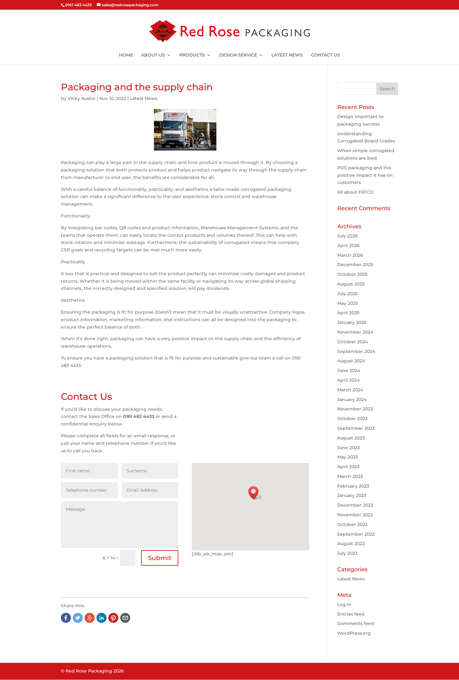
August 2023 (351, 438)
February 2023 (353, 486)
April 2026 (348, 245)
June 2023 (348, 447)
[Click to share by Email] (125, 618)
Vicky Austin (82, 98)
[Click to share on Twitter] (78, 618)
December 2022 (355, 505)
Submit (159, 558)
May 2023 (347, 457)
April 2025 (348, 312)
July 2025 (347, 293)
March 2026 (350, 255)
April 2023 (348, 466)
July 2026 (347, 236)
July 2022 (347, 553)
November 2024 (355, 332)
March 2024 (350, 390)
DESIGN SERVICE (238, 55)
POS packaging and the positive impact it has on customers (365, 175)
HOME (126, 55)
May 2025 (347, 303)
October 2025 (352, 274)
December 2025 (355, 264)
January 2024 (352, 399)
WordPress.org (354, 633)
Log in (344, 604)
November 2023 (355, 409)
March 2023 (350, 476)
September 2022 (356, 534)
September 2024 (356, 351)
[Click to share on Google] (90, 618)
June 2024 (348, 370)
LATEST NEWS (287, 55)
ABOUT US (153, 55)
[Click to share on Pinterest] (113, 618)
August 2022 (351, 543)
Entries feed (351, 614)
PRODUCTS (192, 55)
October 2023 (352, 418)
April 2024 (348, 380)
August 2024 (351, 361)
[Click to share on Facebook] (66, 618)
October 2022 (352, 524)
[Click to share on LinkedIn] (101, 618)
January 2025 (351, 322)
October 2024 (352, 342)
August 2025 (351, 284)
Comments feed (355, 623)
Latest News (143, 98)
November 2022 (355, 515)
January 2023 (351, 495)
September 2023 (356, 428)
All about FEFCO (355, 192)
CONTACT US (325, 55)
